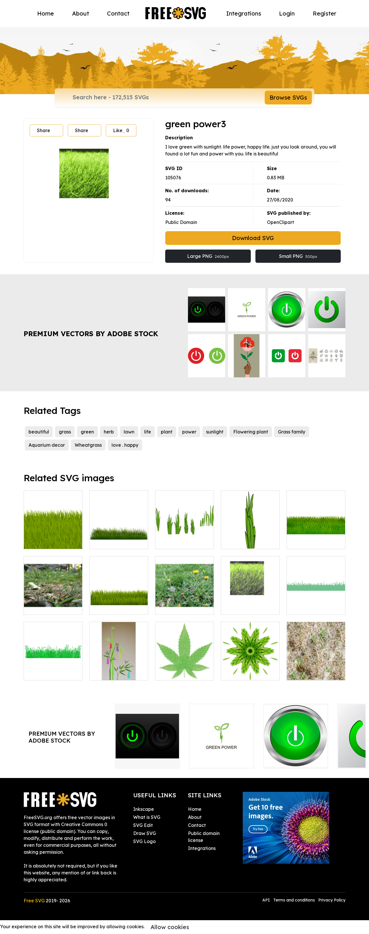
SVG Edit (143, 825)
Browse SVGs (288, 97)
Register (324, 13)
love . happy (125, 445)
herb (109, 432)
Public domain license (204, 836)
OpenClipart (280, 222)
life (147, 432)
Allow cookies (169, 927)
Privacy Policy (331, 900)
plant (166, 432)
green (87, 432)
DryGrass (303, 672)
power (189, 432)
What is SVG (146, 817)
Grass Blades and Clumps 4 (250, 537)
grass (65, 432)
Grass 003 (41, 672)
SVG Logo (144, 841)
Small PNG (298, 256)
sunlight (214, 432)
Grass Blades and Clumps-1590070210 (184, 537)
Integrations (243, 13)
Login (287, 13)
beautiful (39, 432)
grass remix (43, 541)
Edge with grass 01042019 (316, 537)
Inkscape (143, 809)
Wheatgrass (88, 445)
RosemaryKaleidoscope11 (256, 672)
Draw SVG (144, 833)
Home (45, 13)
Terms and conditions (294, 900)
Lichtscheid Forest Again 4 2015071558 (184, 603)
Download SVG (253, 237)
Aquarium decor (47, 445)
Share (43, 130)
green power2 (242, 607)
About (80, 13)
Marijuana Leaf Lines (184, 669)
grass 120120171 (114, 607)
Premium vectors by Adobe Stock (91, 333)
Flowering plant (250, 432)
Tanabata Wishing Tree (119, 669)
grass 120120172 (114, 541)
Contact (118, 13)
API (266, 900)
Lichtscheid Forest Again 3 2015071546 (53, 603)
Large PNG (208, 256)
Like (121, 130)
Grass (299, 607)
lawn (129, 432)
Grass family (291, 432)
